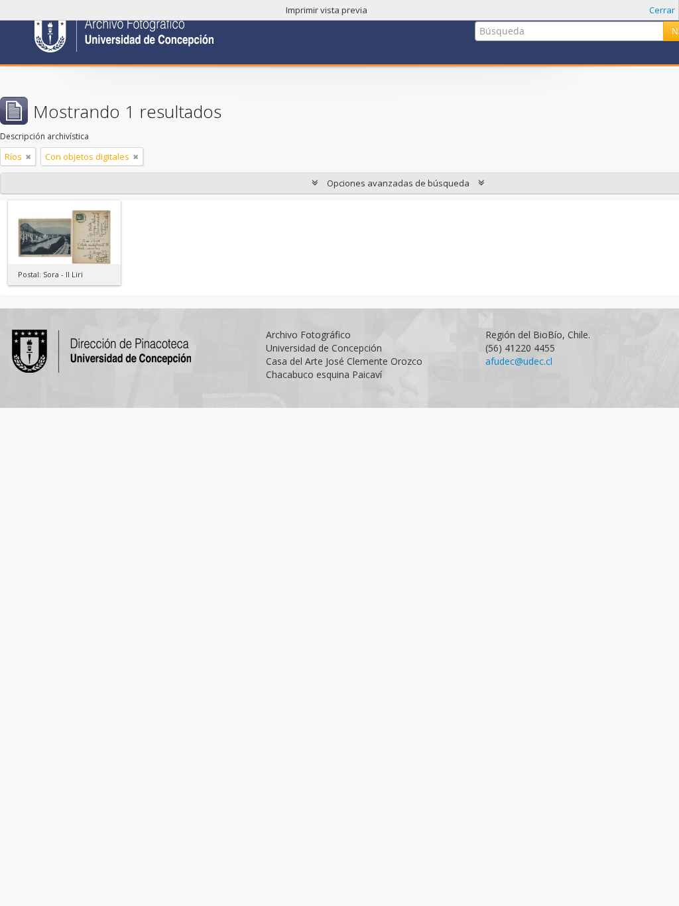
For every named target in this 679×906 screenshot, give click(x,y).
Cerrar (662, 10)
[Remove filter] (28, 156)
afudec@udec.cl (518, 361)
